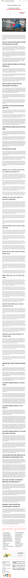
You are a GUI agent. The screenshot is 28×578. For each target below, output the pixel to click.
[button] (27, 1)
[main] (14, 6)
